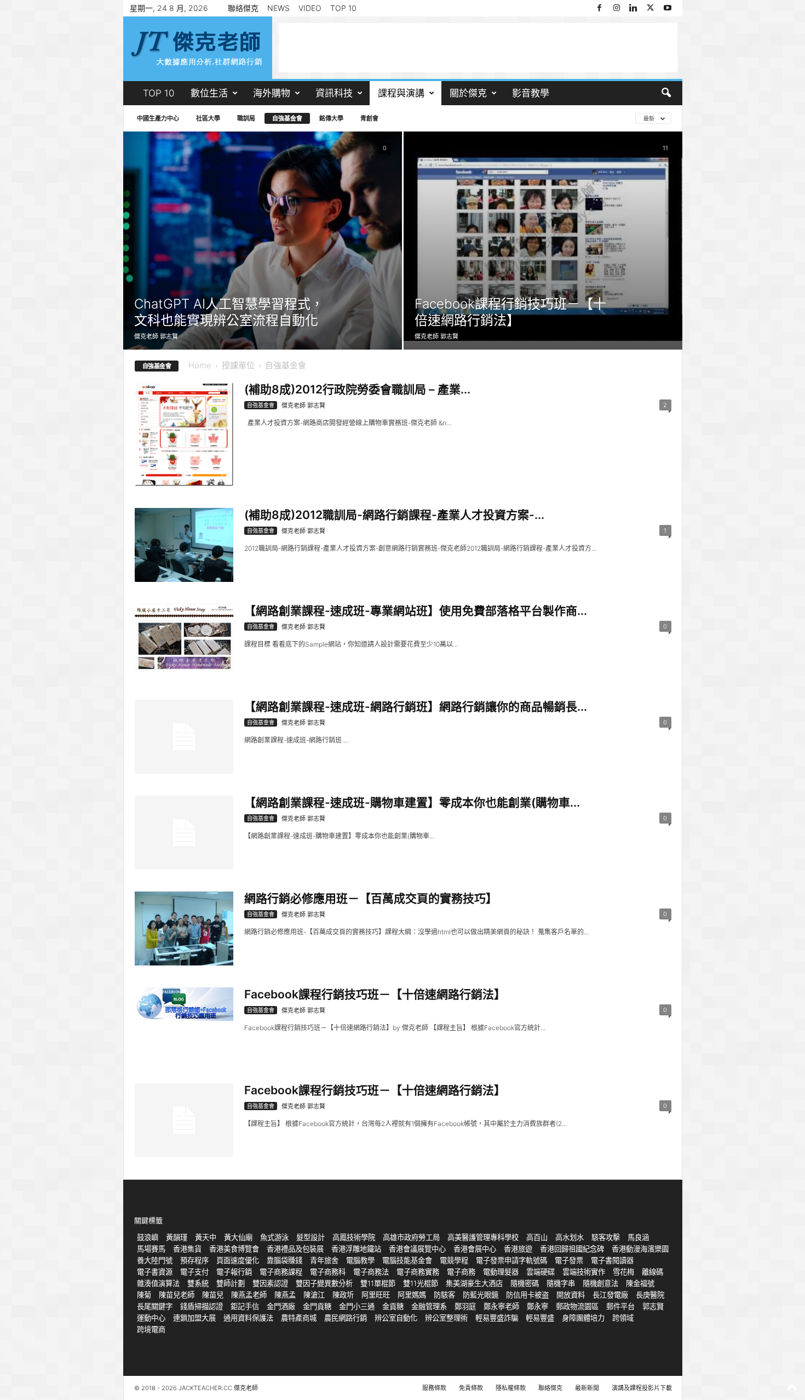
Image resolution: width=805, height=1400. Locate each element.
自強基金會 (287, 118)
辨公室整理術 (446, 1317)
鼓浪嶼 (147, 1237)
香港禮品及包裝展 (295, 1248)
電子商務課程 (281, 1271)
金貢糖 (393, 1306)
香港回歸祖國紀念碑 (572, 1248)
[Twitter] (650, 8)
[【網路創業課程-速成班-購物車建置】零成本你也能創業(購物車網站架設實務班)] (184, 833)
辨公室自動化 (396, 1317)
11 (665, 148)
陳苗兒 (212, 1294)
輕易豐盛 (540, 1317)
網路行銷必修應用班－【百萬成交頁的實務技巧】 (370, 898)
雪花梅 (623, 1271)
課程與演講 (401, 93)
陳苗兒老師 (176, 1294)
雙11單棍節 (377, 1283)
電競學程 (454, 1260)
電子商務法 (371, 1271)
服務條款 (434, 1388)
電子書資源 (155, 1271)
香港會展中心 (474, 1248)
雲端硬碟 (540, 1271)
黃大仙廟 (238, 1237)
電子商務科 (328, 1271)
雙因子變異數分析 (324, 1283)
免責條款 (471, 1388)
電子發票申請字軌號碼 (511, 1260)
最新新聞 (587, 1388)
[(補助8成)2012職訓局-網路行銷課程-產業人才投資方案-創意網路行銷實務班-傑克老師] (184, 545)
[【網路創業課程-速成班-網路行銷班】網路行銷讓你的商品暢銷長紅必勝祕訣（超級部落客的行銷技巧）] (184, 737)
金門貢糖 (317, 1306)
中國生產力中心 (158, 118)
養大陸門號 (155, 1260)
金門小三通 (357, 1306)
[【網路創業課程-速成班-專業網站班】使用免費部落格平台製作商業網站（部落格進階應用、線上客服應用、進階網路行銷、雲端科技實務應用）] (184, 637)
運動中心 (151, 1317)
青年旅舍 (324, 1260)
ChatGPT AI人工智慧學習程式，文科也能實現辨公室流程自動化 (229, 312)
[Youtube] (667, 8)
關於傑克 (468, 93)
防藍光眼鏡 (480, 1294)
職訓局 (246, 118)
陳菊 (144, 1294)
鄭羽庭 (465, 1306)
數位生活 (209, 93)
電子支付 (194, 1271)
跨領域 (623, 1317)
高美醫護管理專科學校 (483, 1237)
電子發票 (569, 1260)
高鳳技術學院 (353, 1237)
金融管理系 (429, 1306)
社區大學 (208, 118)
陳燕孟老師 (249, 1294)
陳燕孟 (285, 1294)
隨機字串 (561, 1283)
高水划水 (569, 1237)
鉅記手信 (245, 1306)
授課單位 (238, 365)
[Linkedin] (633, 8)
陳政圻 (343, 1294)
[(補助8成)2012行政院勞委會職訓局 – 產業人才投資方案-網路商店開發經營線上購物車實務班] (184, 434)
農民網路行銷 (345, 1317)
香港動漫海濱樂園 (640, 1248)
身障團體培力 (583, 1317)
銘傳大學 (331, 118)
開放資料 (570, 1294)
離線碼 (652, 1271)
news (278, 8)
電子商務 (461, 1271)
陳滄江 (314, 1294)
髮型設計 (310, 1237)
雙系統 (198, 1283)
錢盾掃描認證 (201, 1306)
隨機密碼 (524, 1283)
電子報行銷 (234, 1271)
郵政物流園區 (577, 1306)
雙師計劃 (230, 1283)
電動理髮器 (501, 1271)
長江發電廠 (610, 1294)
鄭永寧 (537, 1306)
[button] (666, 93)
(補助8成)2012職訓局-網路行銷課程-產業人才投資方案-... (394, 515)
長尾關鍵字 (155, 1306)
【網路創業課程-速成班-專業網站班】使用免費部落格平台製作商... (415, 611)
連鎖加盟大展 (194, 1317)
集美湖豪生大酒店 (474, 1283)
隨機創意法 (600, 1283)
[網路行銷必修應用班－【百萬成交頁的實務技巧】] (184, 928)
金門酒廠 (281, 1306)
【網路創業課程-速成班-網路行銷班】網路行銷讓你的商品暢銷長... (415, 706)
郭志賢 (653, 1306)
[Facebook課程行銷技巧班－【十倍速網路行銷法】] (543, 236)
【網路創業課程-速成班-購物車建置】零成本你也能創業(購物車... (412, 802)
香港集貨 (187, 1248)
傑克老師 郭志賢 (156, 336)
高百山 (537, 1237)
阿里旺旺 (375, 1294)
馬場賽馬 (151, 1248)
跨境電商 (151, 1329)
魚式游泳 (274, 1237)
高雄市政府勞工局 (411, 1237)
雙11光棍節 (420, 1283)
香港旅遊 (518, 1248)
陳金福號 (640, 1283)
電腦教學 (360, 1260)
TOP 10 (343, 8)
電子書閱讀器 (612, 1260)
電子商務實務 (417, 1271)
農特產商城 (299, 1317)
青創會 (369, 118)
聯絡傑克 (243, 8)
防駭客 (444, 1294)
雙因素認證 (270, 1283)
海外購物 (271, 93)
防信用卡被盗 (527, 1294)
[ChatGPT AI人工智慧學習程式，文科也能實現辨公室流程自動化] (262, 241)
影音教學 (530, 93)
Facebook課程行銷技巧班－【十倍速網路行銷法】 (510, 312)
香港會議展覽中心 (417, 1248)
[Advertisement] (478, 47)
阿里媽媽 (412, 1294)
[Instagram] (616, 8)
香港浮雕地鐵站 (356, 1248)
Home (199, 365)
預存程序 (194, 1260)
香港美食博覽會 (234, 1248)
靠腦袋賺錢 (284, 1260)
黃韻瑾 (176, 1237)
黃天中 (205, 1237)
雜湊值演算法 (158, 1283)
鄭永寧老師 (501, 1306)
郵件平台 (620, 1306)
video (309, 8)
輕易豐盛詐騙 (496, 1317)
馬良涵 (638, 1237)
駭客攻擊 (605, 1237)
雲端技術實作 (583, 1271)
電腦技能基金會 (407, 1260)
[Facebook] (599, 8)
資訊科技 (334, 93)
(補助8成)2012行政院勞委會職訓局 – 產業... (357, 389)
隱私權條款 (511, 1388)
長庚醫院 (650, 1294)
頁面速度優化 (237, 1260)
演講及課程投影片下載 (642, 1388)
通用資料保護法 (248, 1317)
